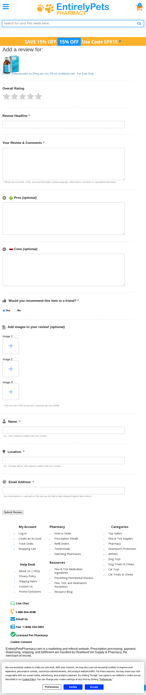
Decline (73, 687)
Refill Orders (61, 543)
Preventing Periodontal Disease (73, 578)
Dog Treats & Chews (121, 564)
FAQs (36, 571)
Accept (94, 687)
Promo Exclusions (30, 591)
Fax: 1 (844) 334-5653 (30, 627)
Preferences (52, 687)
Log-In (23, 533)
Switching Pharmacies (67, 554)
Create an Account (30, 538)
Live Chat (22, 603)
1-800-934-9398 (25, 612)
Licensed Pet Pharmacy (32, 635)
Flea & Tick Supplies (120, 538)
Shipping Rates (28, 581)
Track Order (26, 543)
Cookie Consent (21, 642)
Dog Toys (114, 559)
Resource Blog (63, 592)
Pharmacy (114, 543)
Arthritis (113, 554)
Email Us (22, 619)
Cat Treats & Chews (120, 574)
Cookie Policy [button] (29, 679)
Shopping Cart (27, 549)
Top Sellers (115, 533)
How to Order (62, 533)
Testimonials (62, 549)
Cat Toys (113, 569)
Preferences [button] (106, 679)
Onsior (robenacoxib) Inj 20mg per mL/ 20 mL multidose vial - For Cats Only (48, 73)
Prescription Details (66, 538)
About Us (24, 571)
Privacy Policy (27, 576)
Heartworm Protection (122, 549)
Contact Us (26, 586)
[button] (6, 96)
